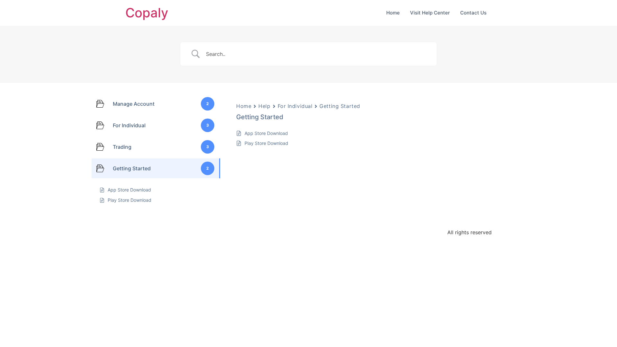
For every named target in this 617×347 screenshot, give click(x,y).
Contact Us (473, 13)
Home (393, 13)
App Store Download (266, 133)
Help (264, 106)
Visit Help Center (430, 13)
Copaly (146, 13)
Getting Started (339, 106)
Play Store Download (266, 143)
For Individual (295, 106)
